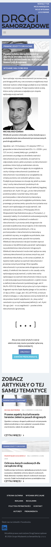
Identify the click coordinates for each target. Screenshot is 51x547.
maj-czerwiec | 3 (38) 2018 (32, 410)
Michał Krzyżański (13, 131)
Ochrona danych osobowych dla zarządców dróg (22, 464)
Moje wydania (42, 9)
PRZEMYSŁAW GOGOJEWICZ (15, 456)
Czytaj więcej (13, 435)
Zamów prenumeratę (25, 356)
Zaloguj (25, 352)
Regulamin (31, 501)
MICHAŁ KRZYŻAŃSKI (12, 410)
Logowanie (43, 12)
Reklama (19, 501)
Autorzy (17, 511)
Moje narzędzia (41, 6)
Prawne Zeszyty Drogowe (17, 46)
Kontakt (38, 506)
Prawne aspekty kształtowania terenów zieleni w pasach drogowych (25, 416)
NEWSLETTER (43, 4)
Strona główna (15, 495)
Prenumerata (31, 511)
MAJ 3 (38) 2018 (20, 68)
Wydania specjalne (35, 495)
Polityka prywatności (20, 506)
